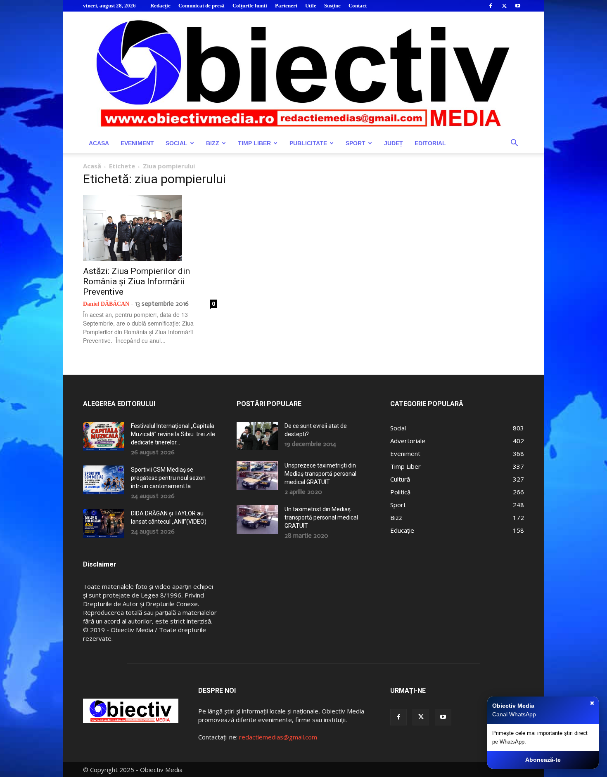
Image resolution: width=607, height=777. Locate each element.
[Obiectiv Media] (303, 72)
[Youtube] (518, 6)
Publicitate (308, 143)
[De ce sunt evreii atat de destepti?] (257, 435)
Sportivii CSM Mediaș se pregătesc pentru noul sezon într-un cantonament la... (168, 477)
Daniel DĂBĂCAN (106, 304)
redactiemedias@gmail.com (278, 737)
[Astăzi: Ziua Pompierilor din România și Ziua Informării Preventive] (150, 228)
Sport (355, 143)
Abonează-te (543, 759)
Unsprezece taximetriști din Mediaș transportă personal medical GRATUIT (320, 473)
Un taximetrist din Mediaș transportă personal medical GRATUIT (321, 517)
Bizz (212, 143)
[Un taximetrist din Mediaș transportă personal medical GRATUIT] (257, 519)
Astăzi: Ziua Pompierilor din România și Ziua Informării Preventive (136, 281)
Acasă (92, 166)
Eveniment (137, 143)
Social (176, 143)
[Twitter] (504, 6)
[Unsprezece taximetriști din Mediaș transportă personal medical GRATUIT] (257, 475)
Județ (393, 143)
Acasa (99, 143)
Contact (358, 5)
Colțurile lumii (249, 5)
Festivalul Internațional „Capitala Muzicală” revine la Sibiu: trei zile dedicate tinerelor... (173, 434)
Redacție (160, 5)
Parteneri (286, 5)
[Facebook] (490, 6)
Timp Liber (254, 143)
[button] (514, 144)
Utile (310, 5)
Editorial (430, 143)
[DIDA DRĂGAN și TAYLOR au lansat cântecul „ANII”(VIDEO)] (103, 523)
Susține (332, 5)
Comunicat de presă (201, 5)
